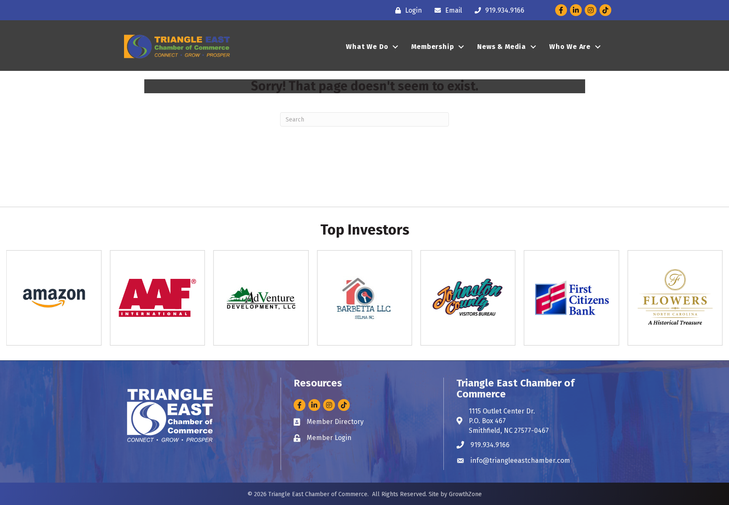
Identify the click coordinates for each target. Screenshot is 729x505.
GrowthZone (465, 494)
